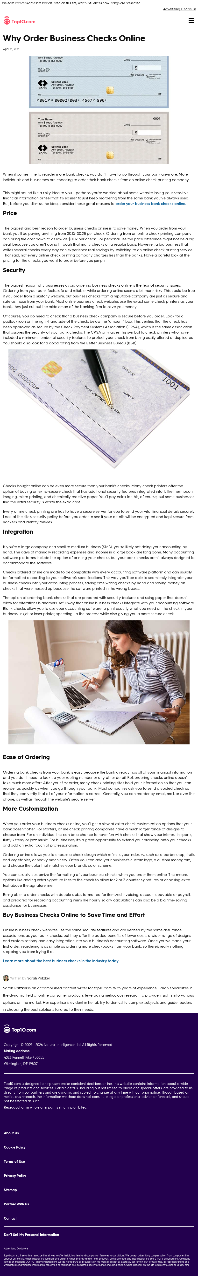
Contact (10, 1218)
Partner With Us (16, 1204)
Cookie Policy (15, 1147)
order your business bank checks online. (150, 203)
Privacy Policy (15, 1175)
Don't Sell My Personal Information (31, 1234)
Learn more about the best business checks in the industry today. (61, 960)
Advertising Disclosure (179, 9)
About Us (11, 1133)
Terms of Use (14, 1161)
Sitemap (10, 1190)
